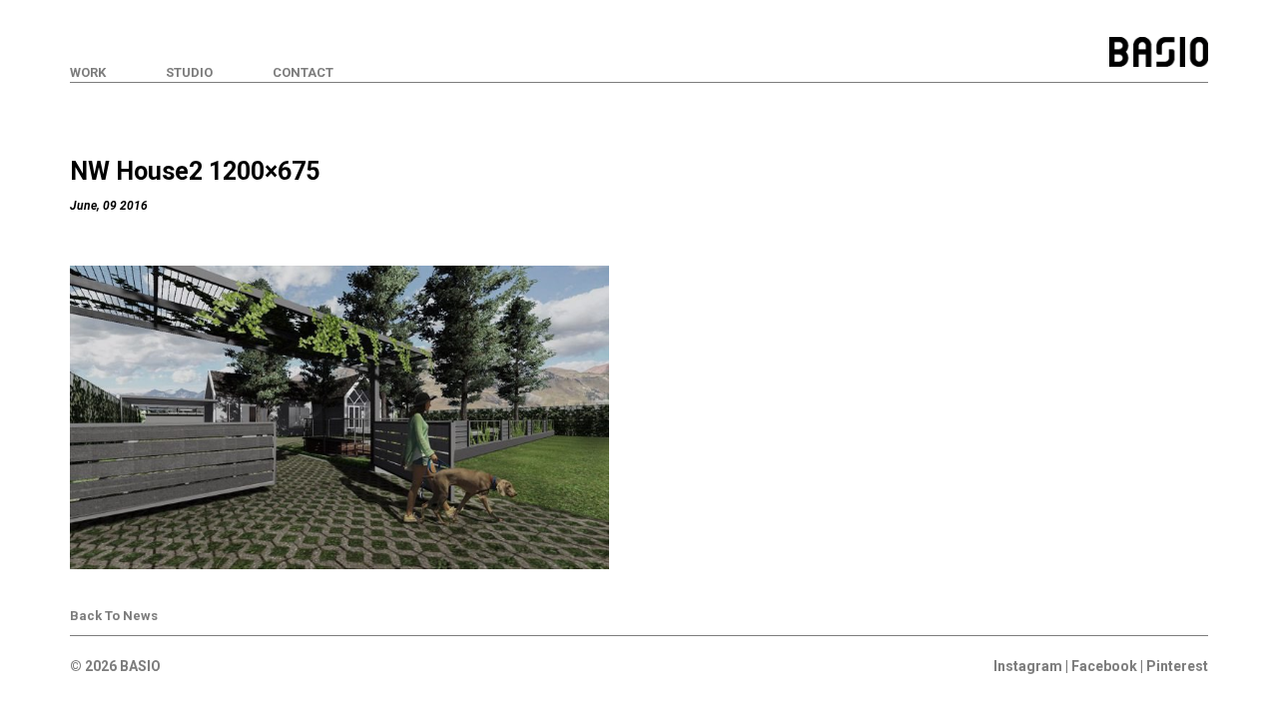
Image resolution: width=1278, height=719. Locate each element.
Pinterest (1177, 666)
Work (88, 72)
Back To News (114, 615)
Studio (189, 72)
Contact (303, 72)
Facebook (1104, 666)
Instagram (1027, 666)
